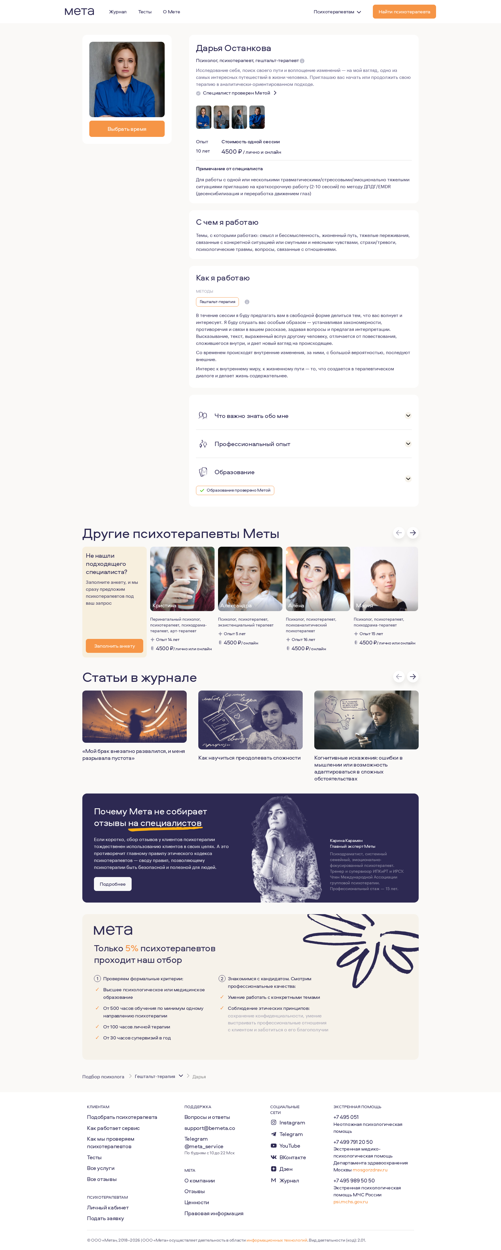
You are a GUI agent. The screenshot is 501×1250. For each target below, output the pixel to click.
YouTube (289, 1145)
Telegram (291, 1134)
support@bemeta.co (209, 1128)
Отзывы (194, 1191)
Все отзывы (102, 1179)
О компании (199, 1180)
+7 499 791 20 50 (353, 1142)
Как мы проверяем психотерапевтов (111, 1142)
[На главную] (79, 11)
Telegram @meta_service (204, 1142)
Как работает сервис (113, 1128)
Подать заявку (105, 1218)
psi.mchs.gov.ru (350, 1201)
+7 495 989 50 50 (354, 1180)
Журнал (289, 1180)
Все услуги (100, 1168)
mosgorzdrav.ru (370, 1169)
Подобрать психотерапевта (122, 1117)
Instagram (292, 1122)
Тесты (94, 1157)
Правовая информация (214, 1213)
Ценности (196, 1202)
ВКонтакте (292, 1157)
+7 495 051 (346, 1117)
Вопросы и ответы (207, 1117)
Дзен (285, 1169)
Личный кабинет (108, 1207)
